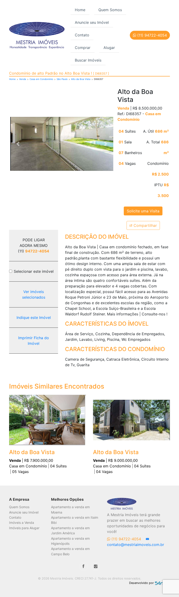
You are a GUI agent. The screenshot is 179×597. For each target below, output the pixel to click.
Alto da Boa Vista (80, 79)
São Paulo (62, 79)
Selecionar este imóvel (34, 271)
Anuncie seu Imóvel (92, 22)
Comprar (82, 47)
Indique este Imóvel (34, 317)
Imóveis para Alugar (24, 528)
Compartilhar (144, 225)
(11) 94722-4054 (126, 539)
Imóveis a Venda (21, 523)
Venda (22, 79)
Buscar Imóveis (88, 60)
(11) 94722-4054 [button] (151, 35)
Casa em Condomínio (41, 79)
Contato (82, 35)
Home (80, 9)
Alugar (109, 47)
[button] (18, 144)
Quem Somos (110, 9)
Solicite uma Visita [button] (143, 211)
